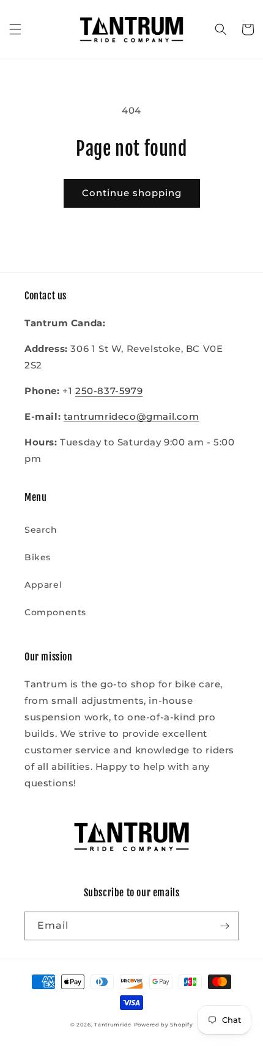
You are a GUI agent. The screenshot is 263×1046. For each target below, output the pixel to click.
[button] (15, 29)
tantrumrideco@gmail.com (131, 416)
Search (40, 529)
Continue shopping (132, 193)
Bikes (37, 557)
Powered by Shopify (163, 1025)
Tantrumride (113, 1025)
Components (55, 612)
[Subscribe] (224, 926)
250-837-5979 (109, 391)
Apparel (43, 584)
